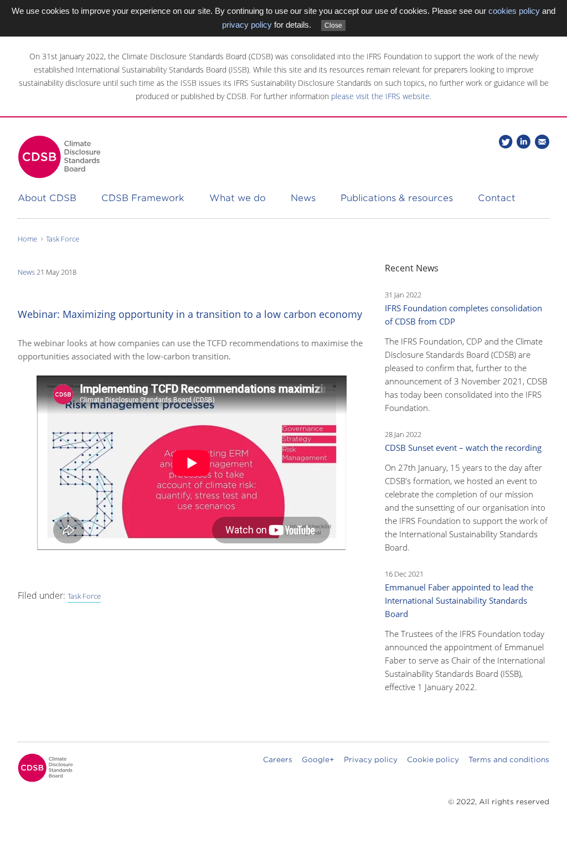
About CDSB (47, 198)
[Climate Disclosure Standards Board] (59, 156)
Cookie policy (433, 760)
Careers (277, 760)
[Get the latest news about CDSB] (542, 141)
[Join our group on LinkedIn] (523, 141)
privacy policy (247, 24)
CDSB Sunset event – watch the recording (463, 447)
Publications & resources (397, 198)
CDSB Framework (142, 198)
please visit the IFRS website (380, 96)
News (303, 198)
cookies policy (514, 11)
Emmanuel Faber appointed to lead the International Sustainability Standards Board (459, 600)
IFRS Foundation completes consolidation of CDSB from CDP (463, 314)
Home (27, 239)
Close (333, 25)
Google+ (318, 760)
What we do (237, 198)
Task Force (62, 239)
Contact (497, 198)
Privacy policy (371, 760)
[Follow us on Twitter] (505, 141)
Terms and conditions (508, 760)
